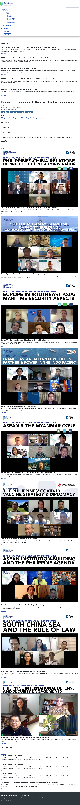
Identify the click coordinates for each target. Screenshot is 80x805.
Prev (2, 148)
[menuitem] (3, 7)
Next (4, 148)
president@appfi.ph (39, 797)
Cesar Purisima (29, 112)
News (3, 112)
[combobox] (73, 8)
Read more (3, 53)
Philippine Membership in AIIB (17, 112)
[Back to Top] (78, 802)
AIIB (7, 112)
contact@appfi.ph (30, 797)
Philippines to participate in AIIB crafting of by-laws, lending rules (23, 118)
